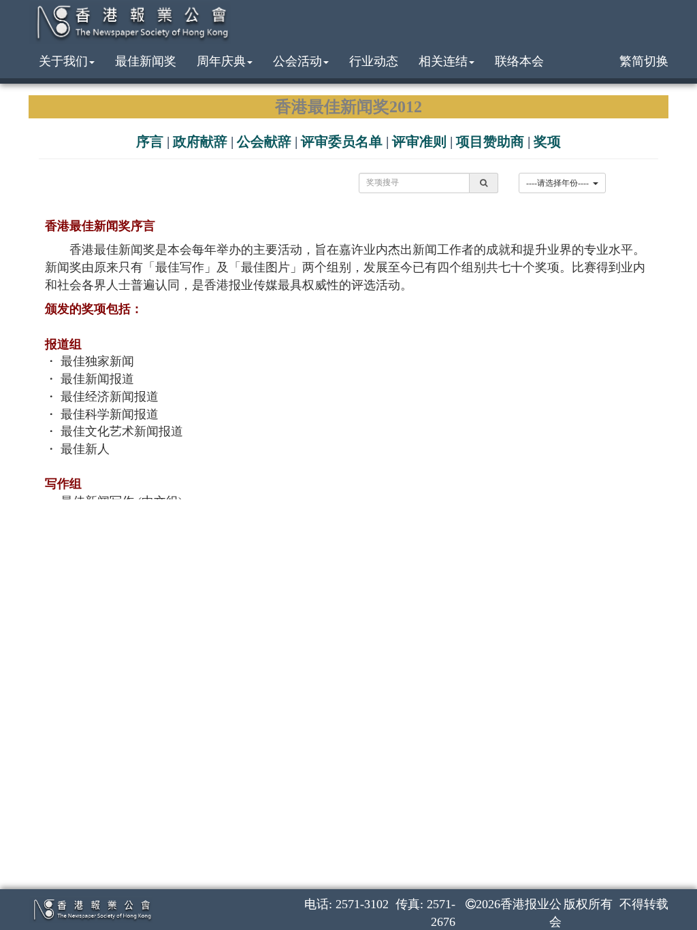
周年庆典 (221, 61)
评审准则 (419, 141)
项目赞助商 (490, 141)
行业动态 (373, 61)
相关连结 (443, 61)
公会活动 (297, 61)
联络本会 (519, 61)
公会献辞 (264, 141)
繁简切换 (643, 61)
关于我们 (63, 61)
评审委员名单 (342, 141)
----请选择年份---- (559, 183)
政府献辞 (200, 141)
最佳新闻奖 (145, 61)
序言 (149, 141)
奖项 (547, 141)
